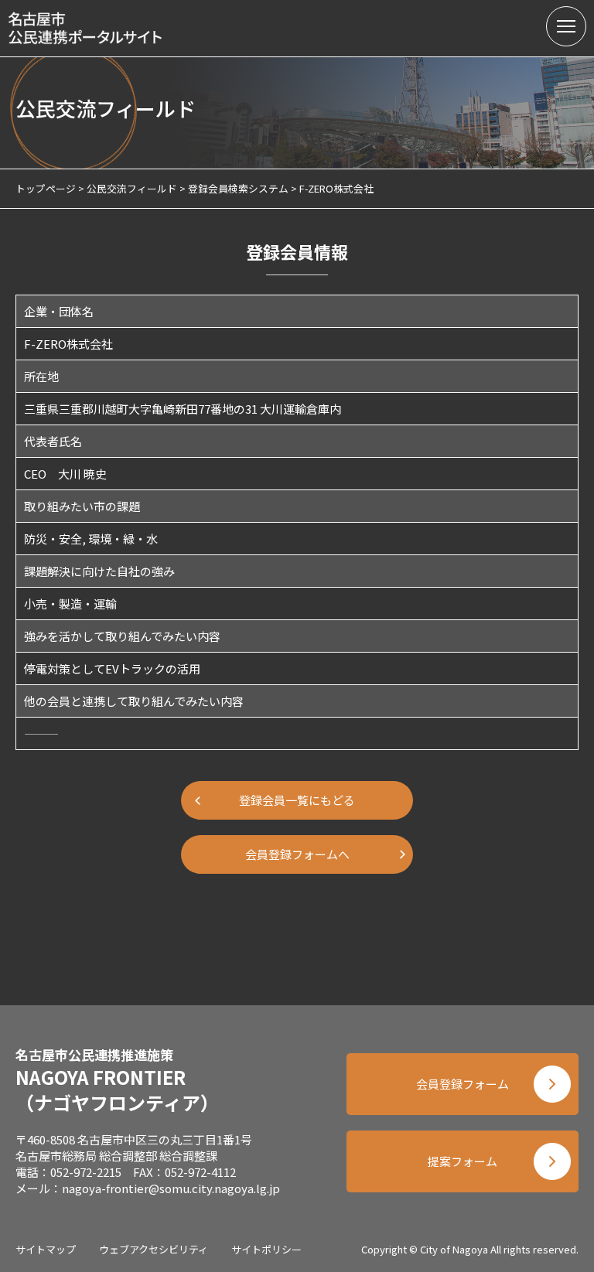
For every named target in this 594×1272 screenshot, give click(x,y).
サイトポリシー (266, 1249)
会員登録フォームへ (297, 854)
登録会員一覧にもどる (297, 800)
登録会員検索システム (238, 188)
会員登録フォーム (462, 1084)
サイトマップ (45, 1249)
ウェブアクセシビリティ (153, 1249)
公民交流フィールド (132, 188)
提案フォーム (462, 1161)
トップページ (45, 188)
